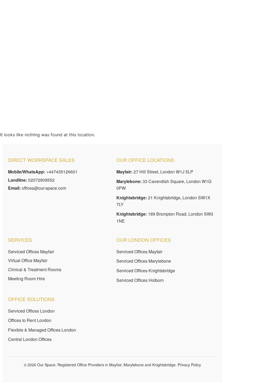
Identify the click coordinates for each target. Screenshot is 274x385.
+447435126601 (62, 172)
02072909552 (41, 180)
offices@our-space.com (44, 188)
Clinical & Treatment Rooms (34, 269)
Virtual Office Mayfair (27, 260)
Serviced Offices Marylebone (143, 261)
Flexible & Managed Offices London (42, 330)
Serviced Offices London (31, 311)
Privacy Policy (189, 364)
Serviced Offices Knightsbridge (145, 270)
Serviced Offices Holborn (140, 280)
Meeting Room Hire (26, 278)
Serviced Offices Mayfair (31, 251)
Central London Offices (30, 339)
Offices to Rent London (29, 320)
